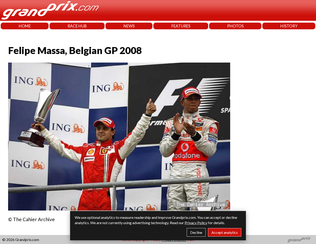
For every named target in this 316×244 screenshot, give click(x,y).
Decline (196, 232)
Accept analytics (224, 232)
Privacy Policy (196, 222)
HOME (25, 26)
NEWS (129, 26)
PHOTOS (235, 26)
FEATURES (180, 26)
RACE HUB (77, 26)
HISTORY (288, 26)
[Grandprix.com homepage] (299, 239)
